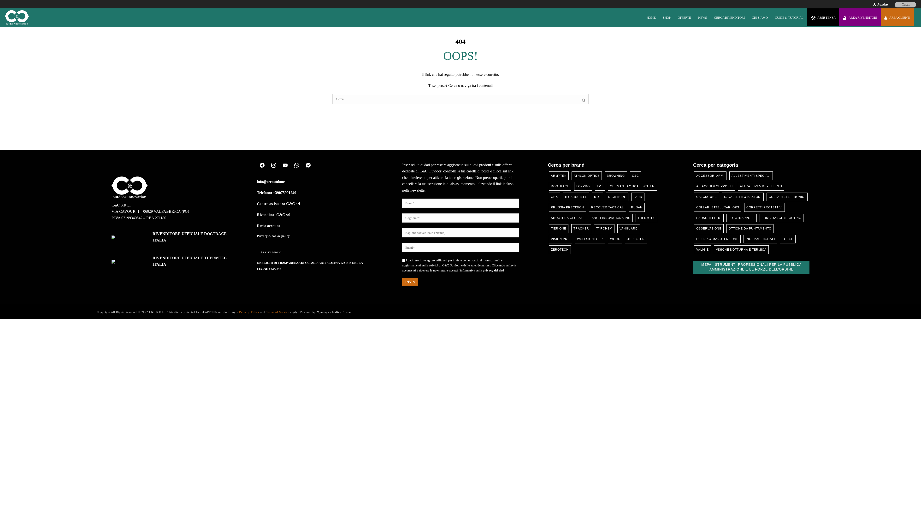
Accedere (882, 4)
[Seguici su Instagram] (273, 165)
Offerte (684, 17)
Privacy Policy (249, 312)
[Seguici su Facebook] (262, 165)
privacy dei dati (493, 270)
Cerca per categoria (715, 165)
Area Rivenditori (863, 17)
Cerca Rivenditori (729, 17)
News (702, 17)
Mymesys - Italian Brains (334, 312)
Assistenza (826, 17)
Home (651, 17)
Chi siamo (760, 17)
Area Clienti (899, 17)
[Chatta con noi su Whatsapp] (296, 165)
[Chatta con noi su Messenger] (308, 165)
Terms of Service (277, 312)
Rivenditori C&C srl (273, 215)
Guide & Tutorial (789, 17)
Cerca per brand (566, 165)
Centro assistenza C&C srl (278, 204)
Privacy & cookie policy (273, 236)
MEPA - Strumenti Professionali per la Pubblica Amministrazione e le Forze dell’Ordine (751, 267)
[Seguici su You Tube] (285, 165)
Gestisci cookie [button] (271, 252)
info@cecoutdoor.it (272, 182)
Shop (667, 17)
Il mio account (268, 226)
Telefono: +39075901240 (276, 193)
